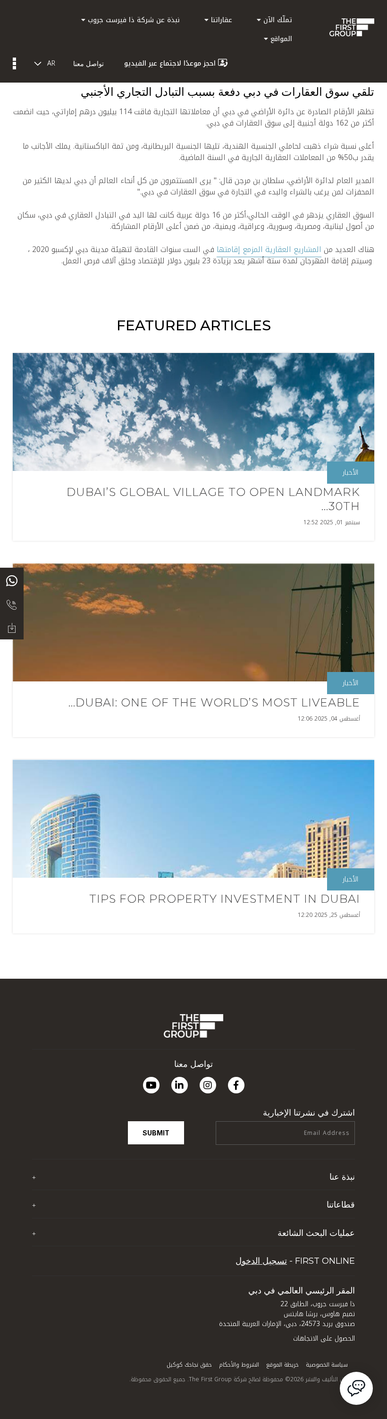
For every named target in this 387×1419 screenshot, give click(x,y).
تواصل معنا (88, 63)
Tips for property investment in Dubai (224, 899)
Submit (156, 1133)
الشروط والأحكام (239, 1365)
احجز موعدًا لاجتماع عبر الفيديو (170, 63)
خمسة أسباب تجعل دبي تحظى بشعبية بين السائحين (282, 1250)
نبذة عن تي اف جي (327, 1194)
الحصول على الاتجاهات (324, 1338)
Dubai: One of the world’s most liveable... (214, 702)
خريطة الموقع (282, 1365)
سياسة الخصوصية (327, 1365)
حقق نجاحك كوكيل (189, 1365)
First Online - (295, 1261)
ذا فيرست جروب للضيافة (322, 1223)
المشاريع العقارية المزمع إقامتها (269, 249)
